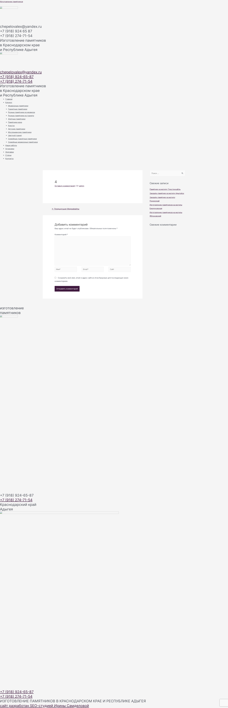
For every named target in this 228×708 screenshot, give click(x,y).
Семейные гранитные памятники (22, 139)
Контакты (9, 158)
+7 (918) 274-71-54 (16, 81)
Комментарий (61, 234)
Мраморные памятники (18, 106)
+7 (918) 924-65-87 (17, 77)
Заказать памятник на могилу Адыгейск (167, 193)
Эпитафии (9, 152)
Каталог (8, 102)
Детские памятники (16, 129)
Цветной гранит (15, 135)
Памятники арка (15, 122)
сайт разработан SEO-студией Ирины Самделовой (44, 705)
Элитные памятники (16, 119)
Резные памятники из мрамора (21, 112)
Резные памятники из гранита (21, 115)
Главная (8, 99)
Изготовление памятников (11, 1)
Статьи (8, 155)
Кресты (11, 125)
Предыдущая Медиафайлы (65, 209)
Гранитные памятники (17, 109)
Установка (9, 149)
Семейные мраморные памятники (23, 142)
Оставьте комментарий (65, 186)
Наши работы (11, 145)
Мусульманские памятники (19, 132)
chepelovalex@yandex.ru (21, 72)
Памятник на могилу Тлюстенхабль (165, 189)
